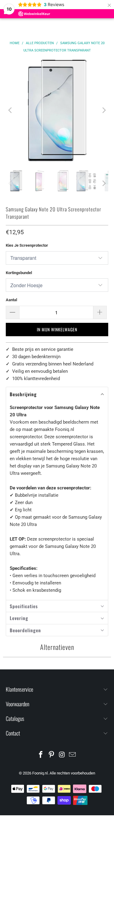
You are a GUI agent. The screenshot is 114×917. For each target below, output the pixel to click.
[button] (57, 394)
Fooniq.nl (40, 773)
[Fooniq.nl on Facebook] (41, 755)
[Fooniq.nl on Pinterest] (51, 755)
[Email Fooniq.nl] (72, 755)
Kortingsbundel (19, 272)
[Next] (104, 110)
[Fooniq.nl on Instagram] (62, 755)
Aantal (11, 300)
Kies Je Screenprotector (27, 245)
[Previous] (10, 110)
